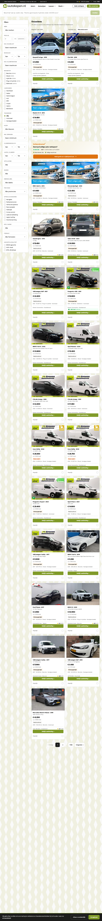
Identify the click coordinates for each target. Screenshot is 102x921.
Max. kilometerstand (10, 62)
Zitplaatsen (7, 161)
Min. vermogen (8, 134)
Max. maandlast (9, 44)
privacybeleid (6, 918)
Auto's (33, 6)
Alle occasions (93, 6)
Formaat (6, 233)
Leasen (51, 6)
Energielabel (8, 179)
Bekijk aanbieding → (48, 79)
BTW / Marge (7, 224)
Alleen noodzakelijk (79, 917)
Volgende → (79, 745)
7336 (71, 745)
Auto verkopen (79, 6)
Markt (60, 6)
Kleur (6, 125)
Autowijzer (42, 6)
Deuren (6, 170)
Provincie (7, 188)
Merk (5, 26)
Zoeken (95, 13)
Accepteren (94, 917)
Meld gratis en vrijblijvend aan (64, 157)
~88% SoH (75, 309)
